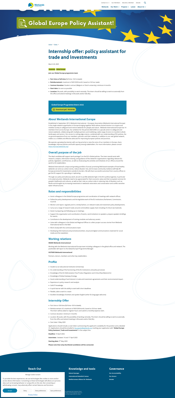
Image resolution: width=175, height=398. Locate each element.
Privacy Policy (32, 395)
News (55, 44)
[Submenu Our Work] (118, 7)
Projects (124, 7)
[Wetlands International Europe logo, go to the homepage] (36, 5)
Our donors (112, 376)
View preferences (40, 391)
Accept (10, 391)
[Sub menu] (108, 2)
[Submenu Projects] (128, 7)
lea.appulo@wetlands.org (83, 328)
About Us (141, 7)
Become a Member (128, 3)
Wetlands (105, 7)
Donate (138, 3)
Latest (133, 7)
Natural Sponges (74, 373)
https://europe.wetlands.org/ (58, 147)
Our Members (116, 3)
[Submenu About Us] (145, 7)
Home (50, 44)
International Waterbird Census (79, 376)
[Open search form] (145, 3)
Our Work (114, 7)
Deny (25, 391)
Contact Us (104, 3)
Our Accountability (115, 373)
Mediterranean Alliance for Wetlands (80, 379)
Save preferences (55, 391)
